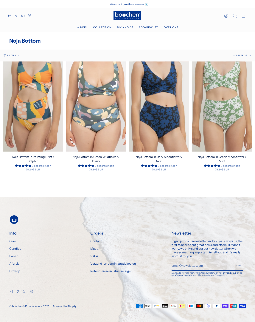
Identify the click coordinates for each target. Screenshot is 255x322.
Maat (94, 248)
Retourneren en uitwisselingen (111, 271)
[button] (82, 27)
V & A (94, 256)
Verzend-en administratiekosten (113, 263)
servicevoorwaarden (182, 275)
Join (238, 265)
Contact (96, 241)
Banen (13, 256)
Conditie (15, 248)
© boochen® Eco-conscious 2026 (29, 306)
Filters (11, 55)
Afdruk (14, 263)
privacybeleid (229, 272)
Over (12, 241)
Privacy (14, 271)
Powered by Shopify (64, 306)
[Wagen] (243, 15)
